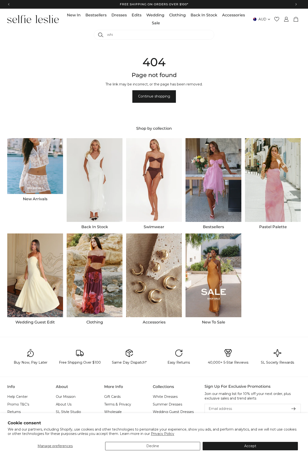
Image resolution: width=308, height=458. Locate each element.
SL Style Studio (68, 412)
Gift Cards (112, 396)
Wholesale (113, 412)
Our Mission (66, 396)
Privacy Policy (162, 434)
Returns (14, 412)
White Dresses (165, 396)
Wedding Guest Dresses (173, 412)
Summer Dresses (167, 404)
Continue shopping (154, 96)
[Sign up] (294, 409)
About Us (63, 404)
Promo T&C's (18, 404)
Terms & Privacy (117, 404)
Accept (250, 446)
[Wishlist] (277, 19)
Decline (152, 446)
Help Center (17, 396)
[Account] (286, 19)
